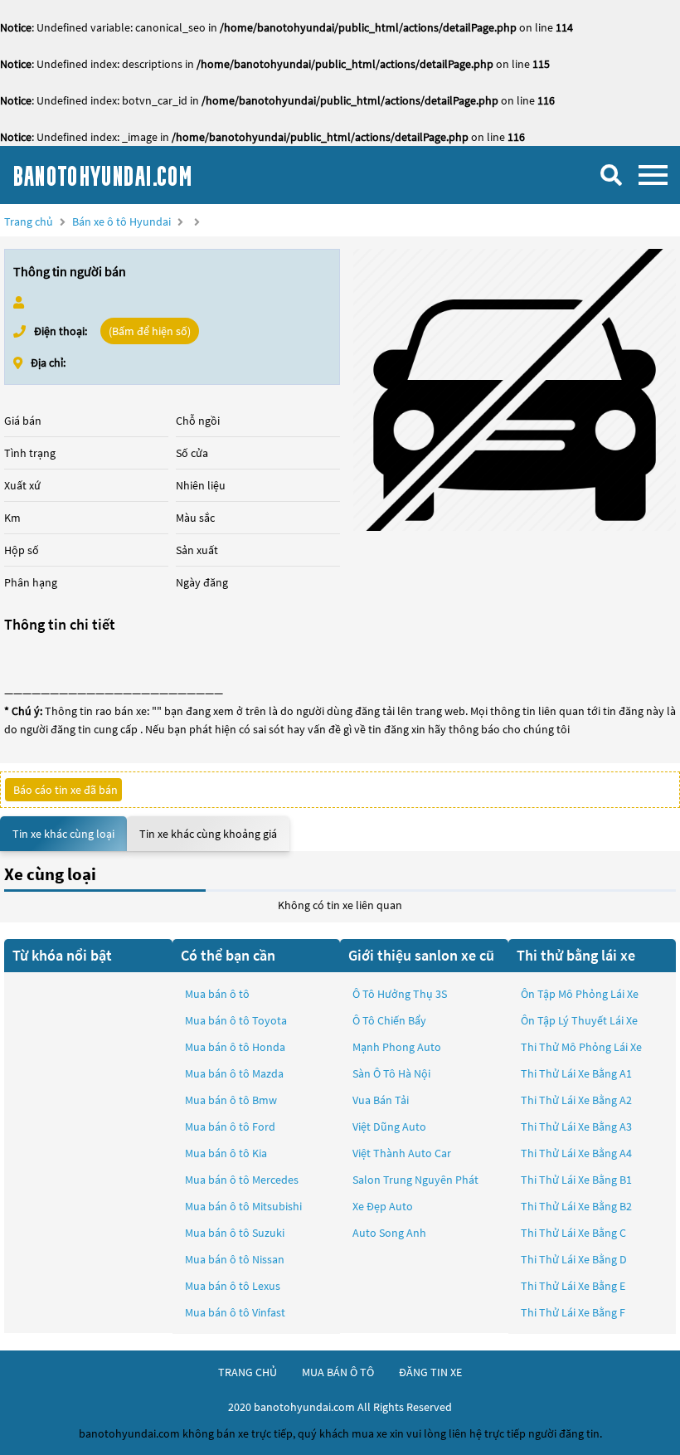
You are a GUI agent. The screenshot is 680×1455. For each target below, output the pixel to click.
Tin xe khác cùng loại (63, 833)
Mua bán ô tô (217, 993)
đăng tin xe (430, 1372)
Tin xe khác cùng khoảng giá (208, 833)
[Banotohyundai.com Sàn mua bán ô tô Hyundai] (136, 175)
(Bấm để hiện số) (150, 331)
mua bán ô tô (338, 1372)
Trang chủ (28, 221)
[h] (514, 390)
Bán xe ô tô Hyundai (121, 221)
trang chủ (247, 1372)
